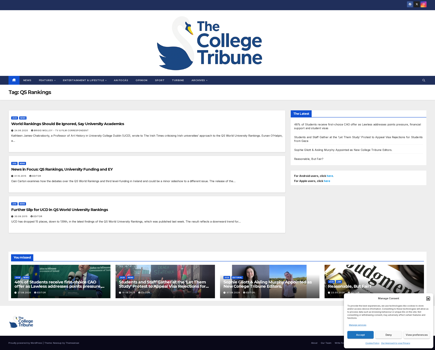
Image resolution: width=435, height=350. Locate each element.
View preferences (417, 334)
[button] (428, 298)
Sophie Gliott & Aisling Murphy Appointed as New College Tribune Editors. (343, 150)
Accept (360, 334)
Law (339, 282)
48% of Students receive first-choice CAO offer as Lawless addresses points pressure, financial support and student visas (57, 286)
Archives (199, 80)
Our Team (326, 343)
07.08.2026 (234, 292)
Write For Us (341, 343)
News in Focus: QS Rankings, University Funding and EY (62, 169)
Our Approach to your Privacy (395, 343)
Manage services (357, 325)
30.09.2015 (21, 216)
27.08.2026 (25, 292)
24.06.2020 (21, 130)
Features (46, 80)
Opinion (141, 80)
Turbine (178, 80)
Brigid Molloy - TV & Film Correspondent (61, 130)
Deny (389, 334)
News (27, 80)
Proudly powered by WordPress (25, 343)
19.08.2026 (129, 292)
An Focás (121, 80)
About (314, 343)
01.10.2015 (20, 176)
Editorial (237, 278)
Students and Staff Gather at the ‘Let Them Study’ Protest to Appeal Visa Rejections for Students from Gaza (162, 286)
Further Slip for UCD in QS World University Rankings (59, 209)
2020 (14, 118)
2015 (14, 163)
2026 (17, 278)
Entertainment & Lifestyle (84, 80)
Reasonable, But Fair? (308, 159)
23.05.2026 (338, 292)
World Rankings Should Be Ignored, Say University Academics (67, 124)
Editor (36, 176)
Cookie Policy (372, 343)
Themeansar (72, 343)
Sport (160, 80)
